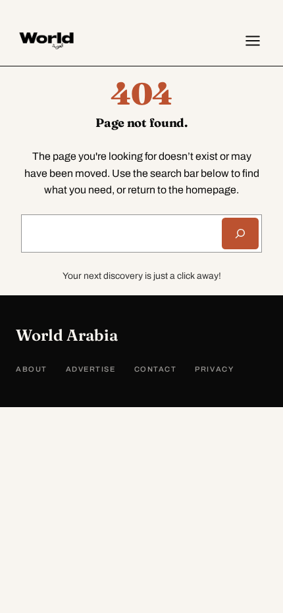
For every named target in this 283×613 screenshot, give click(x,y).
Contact (155, 369)
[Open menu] (252, 40)
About (31, 369)
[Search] (240, 233)
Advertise (91, 369)
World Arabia (67, 335)
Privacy (214, 369)
